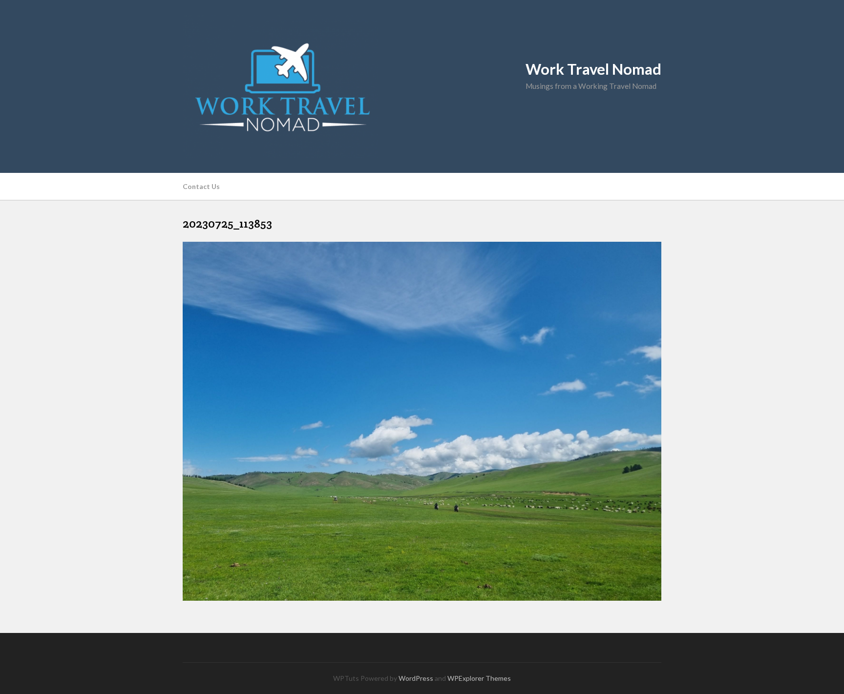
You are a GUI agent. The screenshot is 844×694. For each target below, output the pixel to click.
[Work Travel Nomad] (422, 86)
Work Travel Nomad (593, 69)
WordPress (416, 678)
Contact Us (201, 186)
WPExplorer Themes (479, 678)
